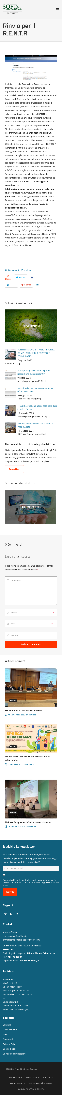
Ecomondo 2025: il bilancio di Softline (23, 710)
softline (32, 715)
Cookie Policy (9, 1048)
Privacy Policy (9, 1044)
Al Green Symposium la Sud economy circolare (28, 822)
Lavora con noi (10, 1029)
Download (8, 1039)
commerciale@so (11, 935)
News (6, 1034)
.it (26, 935)
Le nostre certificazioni (14, 1053)
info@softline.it (10, 932)
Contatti (7, 1024)
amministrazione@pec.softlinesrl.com (21, 939)
